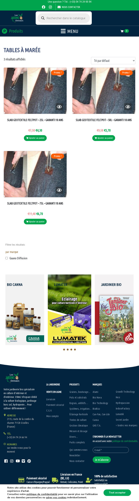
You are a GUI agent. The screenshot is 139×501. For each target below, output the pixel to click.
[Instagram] (50, 7)
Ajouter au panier (37, 138)
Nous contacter (71, 7)
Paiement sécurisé (37, 478)
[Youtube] (17, 461)
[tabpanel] (69, 310)
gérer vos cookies (56, 497)
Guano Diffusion (18, 258)
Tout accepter (117, 492)
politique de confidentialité (124, 441)
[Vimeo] (23, 461)
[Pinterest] (29, 461)
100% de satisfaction (105, 476)
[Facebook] (43, 7)
